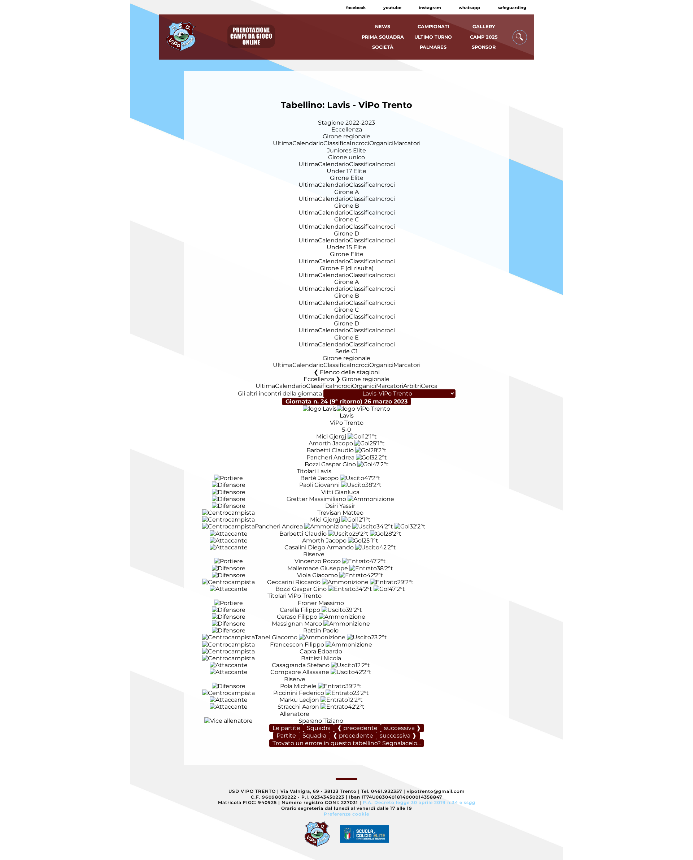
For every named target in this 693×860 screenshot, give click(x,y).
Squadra (319, 728)
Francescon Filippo (297, 644)
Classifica (336, 143)
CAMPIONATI (433, 26)
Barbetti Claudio (330, 450)
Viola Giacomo (317, 575)
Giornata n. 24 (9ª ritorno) (346, 401)
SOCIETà (382, 47)
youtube (392, 7)
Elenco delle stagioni (350, 372)
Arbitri (412, 386)
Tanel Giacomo (276, 637)
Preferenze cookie (346, 814)
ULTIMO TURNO (433, 37)
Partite (286, 735)
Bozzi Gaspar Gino (330, 464)
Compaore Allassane (299, 672)
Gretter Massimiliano (316, 499)
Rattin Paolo (321, 630)
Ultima (282, 143)
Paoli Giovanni (319, 484)
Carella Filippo (300, 609)
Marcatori (406, 143)
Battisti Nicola (321, 658)
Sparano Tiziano (320, 720)
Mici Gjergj (331, 436)
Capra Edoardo (321, 651)
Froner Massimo (321, 603)
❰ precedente (357, 728)
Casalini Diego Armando (319, 547)
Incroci (359, 143)
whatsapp (469, 7)
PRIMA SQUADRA (383, 37)
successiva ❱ (402, 728)
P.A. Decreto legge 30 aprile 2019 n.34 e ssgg (419, 802)
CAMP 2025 (484, 37)
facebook (356, 7)
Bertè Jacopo (319, 478)
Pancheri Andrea (330, 457)
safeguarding (512, 7)
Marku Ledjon (299, 699)
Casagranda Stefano (301, 665)
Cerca (429, 386)
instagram (430, 7)
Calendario (307, 143)
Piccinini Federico (298, 693)
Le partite (286, 728)
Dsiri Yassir (340, 505)
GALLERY (483, 26)
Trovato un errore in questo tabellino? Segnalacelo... (346, 743)
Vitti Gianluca (340, 492)
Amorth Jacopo (331, 443)
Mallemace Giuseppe (317, 568)
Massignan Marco (297, 623)
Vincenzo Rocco (318, 561)
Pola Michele (298, 686)
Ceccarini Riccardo (294, 582)
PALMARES (433, 47)
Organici (381, 143)
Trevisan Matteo (340, 512)
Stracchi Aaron (298, 706)
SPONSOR (484, 47)
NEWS (382, 26)
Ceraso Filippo (297, 616)
